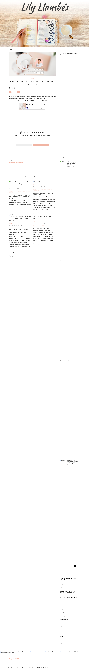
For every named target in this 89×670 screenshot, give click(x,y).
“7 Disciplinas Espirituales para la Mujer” (71, 362)
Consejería (62, 612)
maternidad (46, 225)
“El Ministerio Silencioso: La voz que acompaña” (72, 261)
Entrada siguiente (52, 167)
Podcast (32, 78)
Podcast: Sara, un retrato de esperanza (43, 194)
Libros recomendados (64, 619)
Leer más (11, 214)
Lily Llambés (44, 7)
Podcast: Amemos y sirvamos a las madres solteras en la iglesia (19, 196)
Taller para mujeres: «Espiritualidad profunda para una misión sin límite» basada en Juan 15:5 (72, 462)
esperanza (22, 191)
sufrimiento (21, 162)
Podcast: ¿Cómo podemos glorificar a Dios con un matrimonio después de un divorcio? (18, 232)
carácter (17, 162)
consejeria (18, 191)
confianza (42, 189)
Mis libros (62, 626)
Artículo (61, 609)
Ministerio (62, 622)
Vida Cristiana (63, 639)
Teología (61, 636)
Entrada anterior (12, 167)
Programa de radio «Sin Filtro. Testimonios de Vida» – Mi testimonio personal (72, 163)
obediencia (51, 189)
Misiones (61, 629)
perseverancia (36, 190)
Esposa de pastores (64, 616)
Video (61, 643)
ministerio (11, 192)
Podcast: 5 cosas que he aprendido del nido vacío (42, 229)
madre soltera (27, 191)
